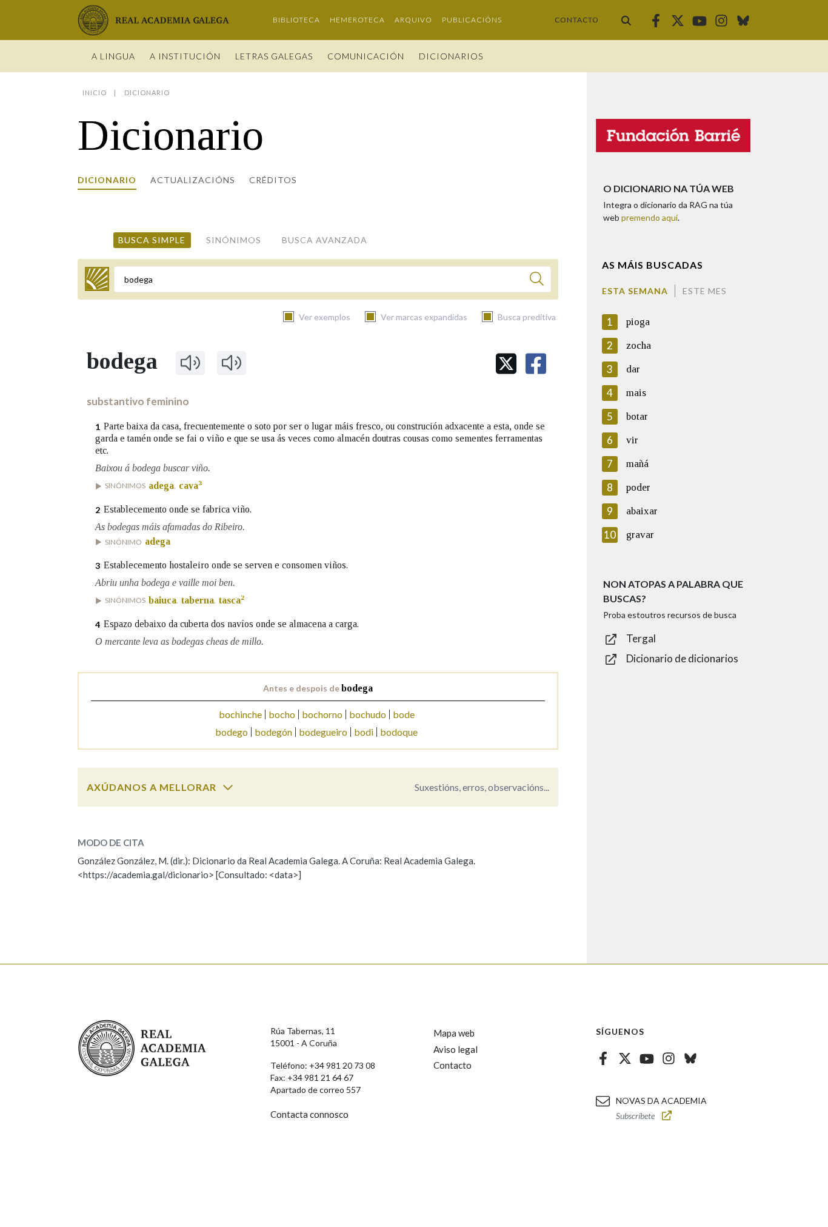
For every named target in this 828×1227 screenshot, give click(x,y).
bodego (231, 732)
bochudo (367, 714)
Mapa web (454, 1032)
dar (633, 369)
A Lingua (113, 56)
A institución (185, 56)
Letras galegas (274, 56)
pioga (638, 322)
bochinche (240, 714)
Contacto (577, 19)
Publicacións (472, 19)
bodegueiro (323, 732)
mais (636, 392)
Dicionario (107, 180)
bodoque (399, 732)
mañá (637, 463)
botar (637, 416)
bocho (282, 714)
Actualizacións (192, 180)
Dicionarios (451, 56)
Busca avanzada (324, 240)
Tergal (641, 638)
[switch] (227, 787)
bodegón (273, 732)
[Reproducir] (190, 362)
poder (638, 487)
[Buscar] (626, 20)
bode (404, 714)
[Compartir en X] (506, 363)
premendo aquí (649, 217)
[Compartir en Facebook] (536, 363)
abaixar (642, 511)
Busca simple (151, 240)
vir (632, 440)
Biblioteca (296, 19)
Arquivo (413, 19)
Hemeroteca (357, 19)
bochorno (322, 714)
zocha (638, 345)
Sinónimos (233, 240)
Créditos (273, 180)
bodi (363, 732)
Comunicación (365, 56)
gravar (640, 534)
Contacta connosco (309, 1114)
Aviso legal (455, 1049)
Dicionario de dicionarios (682, 658)
